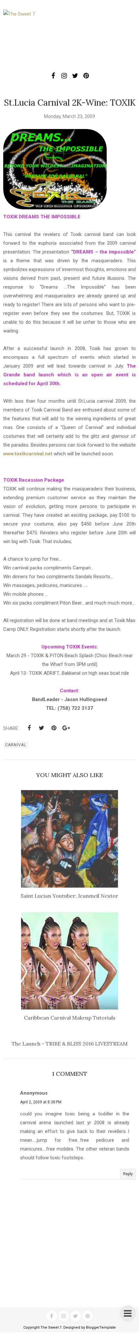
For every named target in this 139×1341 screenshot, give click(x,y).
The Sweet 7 (50, 1327)
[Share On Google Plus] (66, 728)
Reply (128, 1174)
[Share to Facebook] (29, 728)
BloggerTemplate (101, 1327)
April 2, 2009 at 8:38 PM (40, 1102)
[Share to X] (41, 728)
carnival (15, 745)
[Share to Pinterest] (53, 728)
